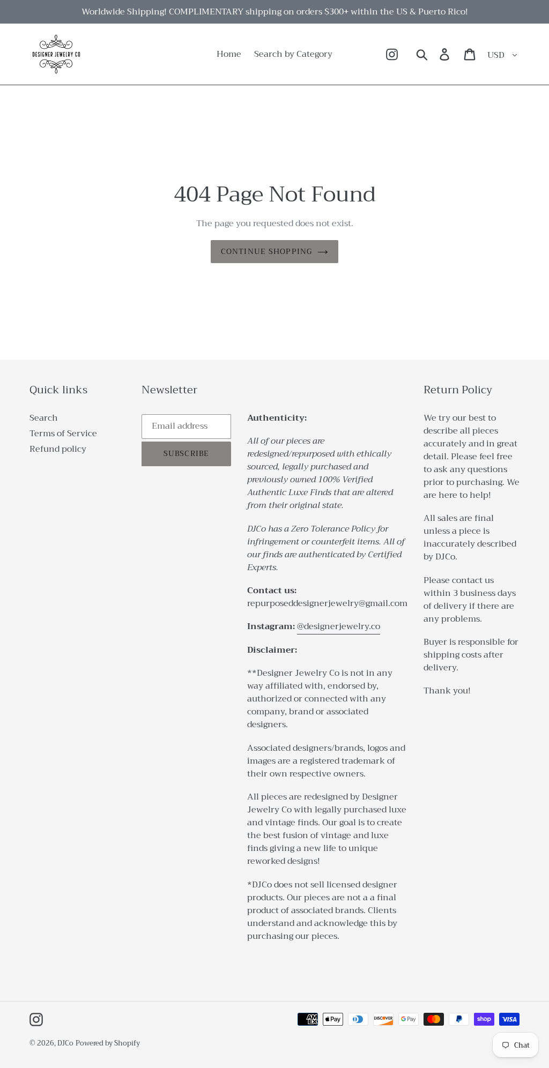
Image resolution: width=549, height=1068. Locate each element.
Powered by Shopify (108, 1043)
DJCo (65, 1043)
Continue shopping (266, 251)
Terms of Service (63, 433)
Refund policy (57, 449)
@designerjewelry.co (338, 626)
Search (43, 417)
